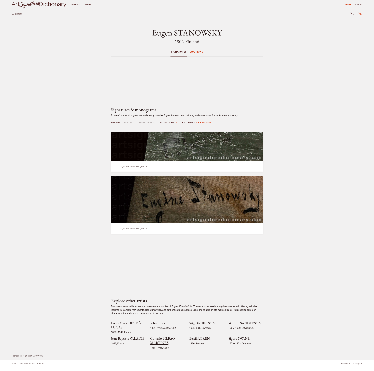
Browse (81, 5)
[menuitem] (178, 51)
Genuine (116, 122)
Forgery (129, 122)
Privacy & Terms (27, 363)
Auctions (196, 52)
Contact (41, 363)
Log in (348, 5)
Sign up (358, 5)
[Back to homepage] (39, 5)
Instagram (357, 363)
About (14, 363)
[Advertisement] (187, 79)
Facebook (345, 363)
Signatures (179, 52)
